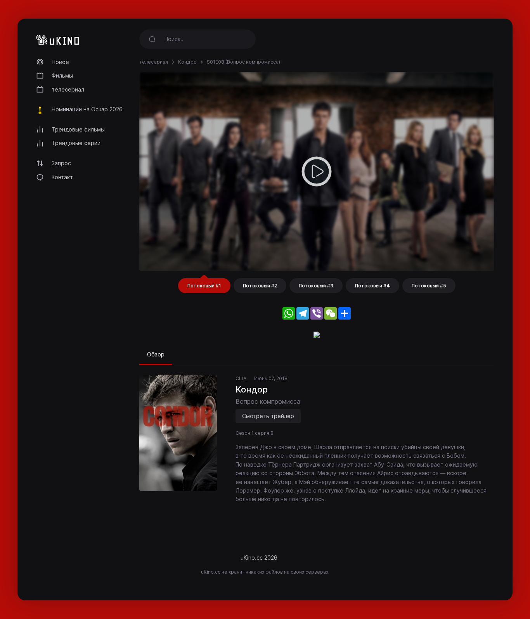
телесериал (68, 89)
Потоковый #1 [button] (204, 286)
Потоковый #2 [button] (260, 286)
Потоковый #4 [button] (372, 286)
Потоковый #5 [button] (429, 286)
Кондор (187, 62)
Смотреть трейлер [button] (268, 416)
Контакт (62, 177)
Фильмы (62, 75)
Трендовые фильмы (78, 129)
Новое (60, 62)
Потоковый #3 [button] (316, 286)
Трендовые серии (76, 143)
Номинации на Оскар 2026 (87, 109)
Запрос (61, 163)
